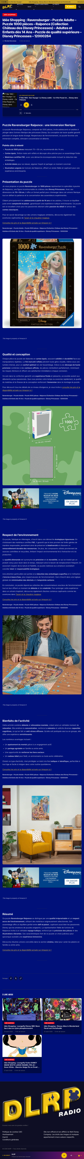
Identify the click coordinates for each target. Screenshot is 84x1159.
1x (20, 113)
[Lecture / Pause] (26, 105)
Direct (71, 6)
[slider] (49, 109)
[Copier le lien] (21, 978)
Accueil (20, 4)
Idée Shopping (10, 14)
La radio (56, 4)
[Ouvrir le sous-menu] (16, 9)
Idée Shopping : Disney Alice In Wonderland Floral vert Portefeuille (61, 1027)
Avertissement (7, 1134)
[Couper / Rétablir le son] (71, 1155)
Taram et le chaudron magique (36, 218)
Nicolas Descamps (10, 41)
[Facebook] (11, 978)
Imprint (5, 1137)
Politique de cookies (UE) (12, 1132)
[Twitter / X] (16, 978)
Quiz (29, 6)
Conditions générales (10, 1140)
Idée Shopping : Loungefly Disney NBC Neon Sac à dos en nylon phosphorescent (22, 1027)
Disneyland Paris (41, 4)
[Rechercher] (79, 7)
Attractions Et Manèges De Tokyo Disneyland (38, 2)
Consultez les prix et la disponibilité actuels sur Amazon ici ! (27, 223)
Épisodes (28, 113)
